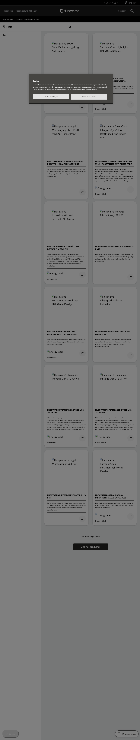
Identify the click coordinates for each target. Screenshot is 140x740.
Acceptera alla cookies (89, 96)
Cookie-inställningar (51, 96)
